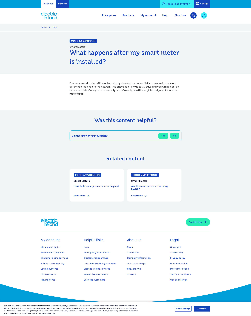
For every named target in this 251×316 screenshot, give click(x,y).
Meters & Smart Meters (83, 40)
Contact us (133, 252)
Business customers (94, 279)
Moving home (48, 279)
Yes (163, 135)
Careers (131, 274)
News (130, 247)
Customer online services (54, 257)
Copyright (175, 247)
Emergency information (96, 252)
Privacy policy (177, 257)
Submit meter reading (52, 263)
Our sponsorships (136, 263)
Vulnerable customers (96, 274)
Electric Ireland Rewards (97, 268)
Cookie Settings (183, 308)
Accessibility (177, 252)
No (174, 135)
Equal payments (49, 268)
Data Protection (178, 263)
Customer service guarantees (100, 263)
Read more (79, 195)
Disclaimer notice (179, 268)
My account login (50, 247)
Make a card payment (53, 252)
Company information (139, 257)
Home (44, 27)
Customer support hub (96, 257)
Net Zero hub (134, 268)
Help (55, 27)
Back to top (195, 222)
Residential (48, 3)
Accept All (201, 308)
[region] (125, 309)
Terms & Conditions (180, 274)
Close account (48, 274)
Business (62, 3)
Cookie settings (178, 279)
